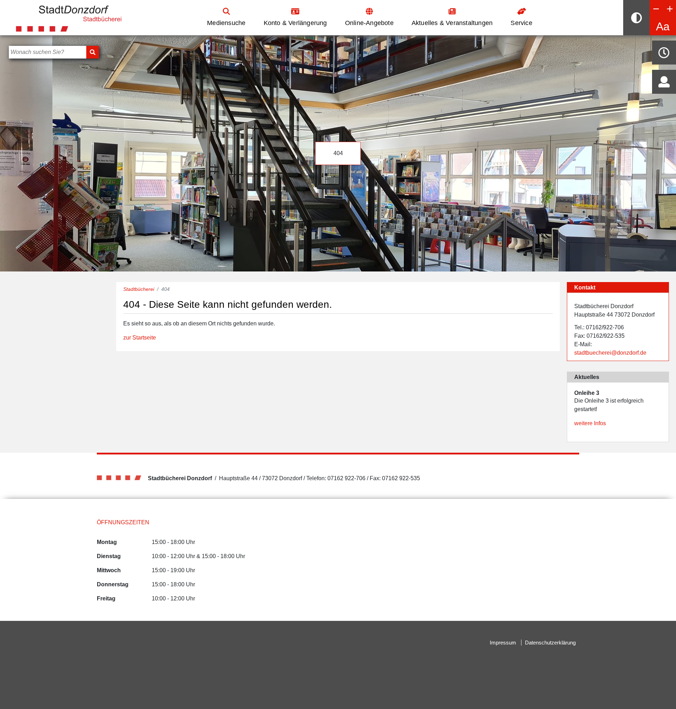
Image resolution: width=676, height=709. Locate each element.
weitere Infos (590, 423)
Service (521, 22)
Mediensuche (226, 22)
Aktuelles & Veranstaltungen (452, 22)
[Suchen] (92, 52)
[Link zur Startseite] (68, 17)
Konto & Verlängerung (295, 22)
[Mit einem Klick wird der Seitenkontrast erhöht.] (636, 17)
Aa (663, 26)
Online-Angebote (369, 22)
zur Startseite (139, 338)
